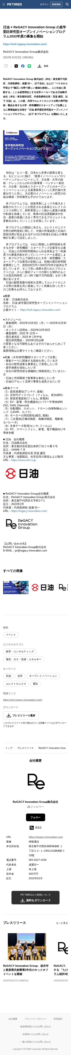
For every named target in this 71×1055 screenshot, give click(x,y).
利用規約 (58, 1018)
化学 (20, 675)
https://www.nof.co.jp (23, 460)
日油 (8, 675)
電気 (35, 683)
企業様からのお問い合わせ (35, 1034)
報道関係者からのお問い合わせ (35, 1026)
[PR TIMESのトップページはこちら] (14, 4)
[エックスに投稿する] (16, 66)
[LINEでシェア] (29, 66)
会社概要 (13, 1018)
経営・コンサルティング (20, 651)
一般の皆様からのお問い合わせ (35, 1041)
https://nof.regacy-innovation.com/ (25, 44)
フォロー (35, 817)
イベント (11, 634)
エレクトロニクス (16, 683)
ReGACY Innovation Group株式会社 (35, 801)
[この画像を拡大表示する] (16, 587)
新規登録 (56, 4)
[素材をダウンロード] (39, 66)
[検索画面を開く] (67, 4)
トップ (8, 748)
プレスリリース (25, 748)
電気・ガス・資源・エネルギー (24, 659)
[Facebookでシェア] (23, 66)
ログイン (44, 4)
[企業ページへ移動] (35, 782)
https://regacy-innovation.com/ (29, 510)
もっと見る (62, 923)
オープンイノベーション (43, 675)
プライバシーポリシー (35, 1018)
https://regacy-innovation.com (46, 836)
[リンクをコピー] (46, 66)
